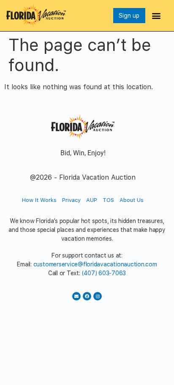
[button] (156, 15)
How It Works (39, 200)
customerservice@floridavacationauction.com (95, 264)
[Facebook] (87, 296)
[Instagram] (97, 296)
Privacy (71, 200)
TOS (108, 200)
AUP (91, 200)
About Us (132, 200)
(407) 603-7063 (104, 273)
